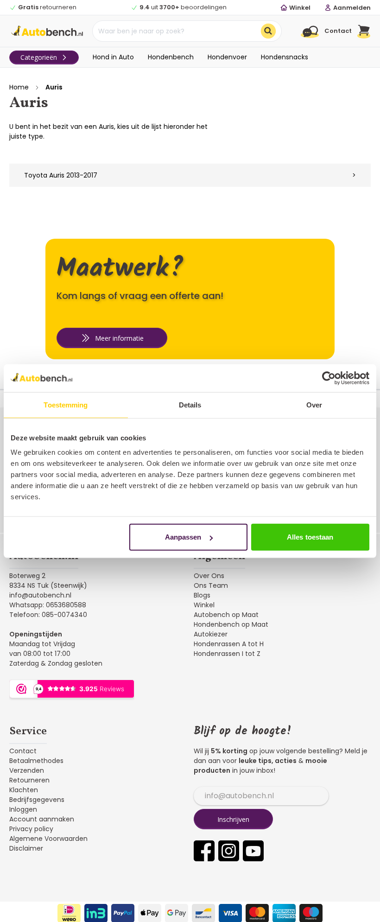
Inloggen (23, 809)
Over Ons (209, 575)
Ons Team (211, 585)
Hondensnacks (284, 57)
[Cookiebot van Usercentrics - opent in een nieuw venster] (328, 378)
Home (19, 87)
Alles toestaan (310, 537)
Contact (23, 751)
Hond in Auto (113, 57)
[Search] (268, 31)
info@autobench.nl (40, 595)
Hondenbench (171, 57)
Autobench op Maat (226, 614)
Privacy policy (31, 828)
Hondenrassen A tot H (229, 644)
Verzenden (26, 770)
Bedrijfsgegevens (36, 799)
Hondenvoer (227, 57)
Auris (54, 87)
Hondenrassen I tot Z (227, 653)
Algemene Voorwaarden (48, 838)
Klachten (23, 790)
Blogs (202, 595)
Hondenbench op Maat (231, 624)
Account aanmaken (41, 819)
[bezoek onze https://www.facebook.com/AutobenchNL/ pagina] (204, 850)
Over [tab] (314, 404)
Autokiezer (211, 634)
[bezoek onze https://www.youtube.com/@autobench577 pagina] (253, 850)
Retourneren (29, 780)
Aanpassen (183, 537)
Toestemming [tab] (66, 404)
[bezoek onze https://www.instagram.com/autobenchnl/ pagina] (228, 850)
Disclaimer (26, 848)
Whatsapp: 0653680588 (47, 605)
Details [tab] (190, 404)
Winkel (204, 605)
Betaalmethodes (36, 760)
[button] (364, 31)
